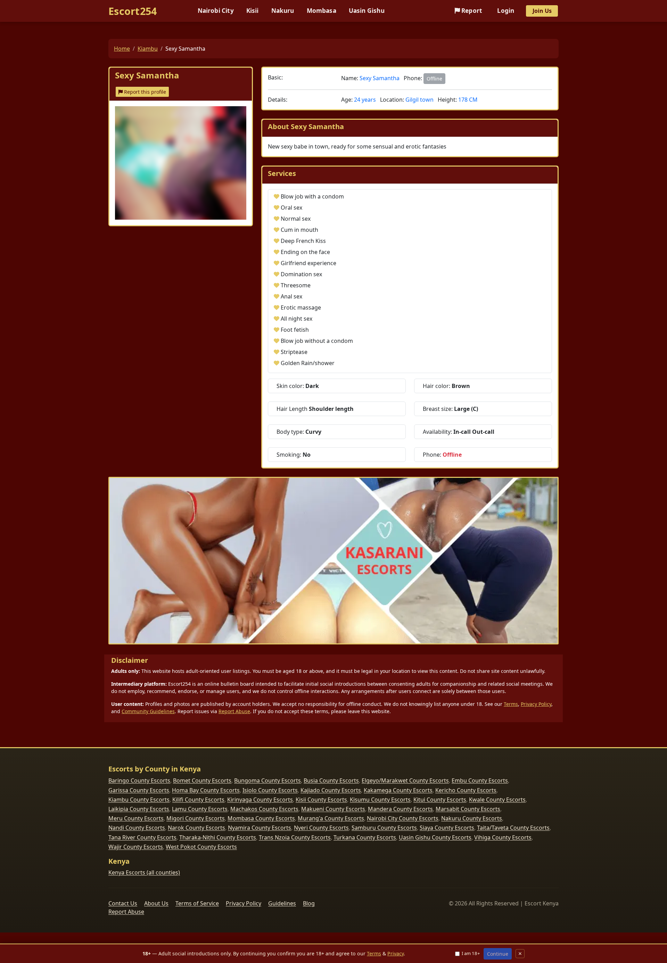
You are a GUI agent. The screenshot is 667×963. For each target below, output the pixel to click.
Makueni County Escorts (333, 809)
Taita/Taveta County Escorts (513, 827)
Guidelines (282, 903)
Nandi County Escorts (136, 827)
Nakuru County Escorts (471, 818)
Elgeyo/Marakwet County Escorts (405, 780)
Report (471, 11)
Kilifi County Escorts (198, 799)
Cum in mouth (299, 230)
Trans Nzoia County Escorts (295, 837)
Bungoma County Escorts (267, 780)
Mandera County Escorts (400, 809)
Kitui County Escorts (439, 799)
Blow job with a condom (312, 196)
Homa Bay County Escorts (206, 790)
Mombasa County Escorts (261, 818)
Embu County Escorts (480, 780)
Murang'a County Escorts (331, 818)
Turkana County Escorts (365, 837)
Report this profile (144, 91)
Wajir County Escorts (135, 847)
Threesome (296, 285)
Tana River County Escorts (142, 837)
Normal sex (296, 218)
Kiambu (148, 48)
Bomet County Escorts (202, 780)
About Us (156, 903)
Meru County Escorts (136, 818)
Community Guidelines (148, 711)
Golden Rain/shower (308, 363)
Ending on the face (305, 252)
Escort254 (132, 10)
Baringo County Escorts (139, 780)
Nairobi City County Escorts (402, 818)
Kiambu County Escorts (139, 799)
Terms (511, 704)
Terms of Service (197, 903)
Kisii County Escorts (321, 799)
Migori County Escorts (195, 818)
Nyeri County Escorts (321, 827)
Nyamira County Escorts (259, 827)
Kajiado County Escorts (330, 790)
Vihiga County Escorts (503, 837)
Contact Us (122, 903)
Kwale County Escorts (497, 799)
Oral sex (291, 207)
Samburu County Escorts (384, 827)
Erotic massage (301, 307)
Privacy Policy (536, 704)
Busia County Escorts (331, 780)
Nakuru (282, 11)
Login (505, 11)
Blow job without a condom (317, 341)
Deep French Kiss (303, 241)
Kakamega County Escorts (398, 790)
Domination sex (301, 274)
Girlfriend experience (308, 263)
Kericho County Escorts (465, 790)
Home (122, 48)
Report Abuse (234, 711)
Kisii (252, 11)
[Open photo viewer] (180, 163)
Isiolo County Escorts (270, 790)
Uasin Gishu (367, 11)
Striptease (294, 352)
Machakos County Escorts (264, 809)
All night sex (296, 318)
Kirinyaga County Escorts (260, 799)
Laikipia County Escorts (138, 809)
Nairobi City (216, 11)
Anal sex (291, 296)
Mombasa (321, 11)
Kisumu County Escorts (380, 799)
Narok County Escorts (196, 827)
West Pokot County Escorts (201, 847)
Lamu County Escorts (200, 809)
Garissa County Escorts (138, 790)
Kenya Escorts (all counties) (144, 872)
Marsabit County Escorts (468, 809)
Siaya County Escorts (447, 827)
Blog (309, 903)
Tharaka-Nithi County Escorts (217, 837)
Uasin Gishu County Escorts (435, 837)
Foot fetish (295, 329)
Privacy (395, 953)
